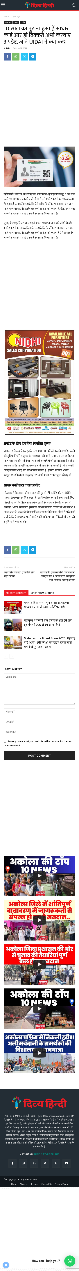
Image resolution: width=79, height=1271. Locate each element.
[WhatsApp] (15, 57)
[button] (69, 1261)
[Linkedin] (34, 1163)
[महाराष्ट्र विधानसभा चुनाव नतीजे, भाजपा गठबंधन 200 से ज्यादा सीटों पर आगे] (13, 607)
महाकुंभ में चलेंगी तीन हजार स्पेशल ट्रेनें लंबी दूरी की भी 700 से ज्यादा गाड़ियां (48, 622)
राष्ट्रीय (23, 22)
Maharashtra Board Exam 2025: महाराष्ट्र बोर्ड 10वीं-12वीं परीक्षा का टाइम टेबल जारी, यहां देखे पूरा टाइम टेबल (49, 642)
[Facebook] (7, 57)
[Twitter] (24, 57)
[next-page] (12, 656)
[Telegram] (32, 57)
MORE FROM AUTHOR (42, 593)
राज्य (16, 22)
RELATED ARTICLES (16, 593)
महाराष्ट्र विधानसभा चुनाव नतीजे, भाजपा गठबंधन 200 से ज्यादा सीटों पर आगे (46, 605)
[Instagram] (23, 1163)
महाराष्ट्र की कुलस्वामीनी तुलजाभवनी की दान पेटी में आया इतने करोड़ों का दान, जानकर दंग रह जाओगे (57, 576)
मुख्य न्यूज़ (16, 16)
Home (6, 16)
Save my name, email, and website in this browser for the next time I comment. (38, 743)
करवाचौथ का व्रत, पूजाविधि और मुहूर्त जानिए (19, 574)
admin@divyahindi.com (46, 1153)
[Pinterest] (45, 1163)
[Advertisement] (39, 105)
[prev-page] (6, 656)
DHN (8, 48)
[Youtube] (66, 1163)
